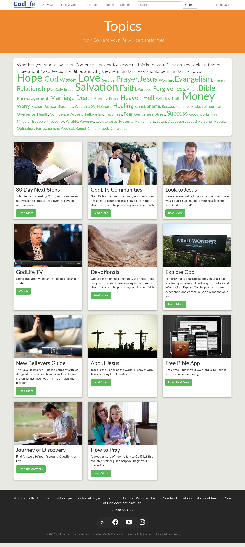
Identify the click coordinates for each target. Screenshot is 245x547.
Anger (192, 90)
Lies (166, 99)
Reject (81, 128)
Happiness (113, 114)
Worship (166, 80)
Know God (48, 4)
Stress (160, 114)
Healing (123, 106)
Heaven (131, 98)
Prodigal (67, 128)
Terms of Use (153, 534)
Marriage (62, 98)
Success (177, 114)
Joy (91, 106)
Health (42, 114)
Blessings (65, 107)
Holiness (104, 107)
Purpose (144, 90)
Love (89, 78)
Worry (23, 106)
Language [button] (223, 4)
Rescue (168, 107)
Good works (199, 114)
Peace (114, 99)
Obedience (26, 114)
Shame (153, 106)
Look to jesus (107, 121)
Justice (50, 107)
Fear (128, 114)
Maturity (126, 121)
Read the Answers (31, 469)
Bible (206, 88)
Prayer (127, 79)
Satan (161, 121)
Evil (159, 99)
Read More (26, 213)
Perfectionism (47, 128)
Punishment (145, 121)
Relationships (35, 89)
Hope (30, 78)
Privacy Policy (172, 534)
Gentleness (143, 114)
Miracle (23, 121)
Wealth (81, 107)
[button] (102, 522)
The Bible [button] (91, 4)
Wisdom (68, 80)
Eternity (101, 99)
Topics (110, 4)
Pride (195, 107)
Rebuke (220, 121)
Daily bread (64, 90)
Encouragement (33, 98)
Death (84, 98)
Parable (71, 121)
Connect (125, 4)
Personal (205, 121)
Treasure (38, 121)
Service (108, 80)
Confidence (59, 114)
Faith (128, 88)
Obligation (25, 128)
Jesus (148, 79)
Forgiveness (169, 89)
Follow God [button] (69, 4)
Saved (192, 121)
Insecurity (55, 121)
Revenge (87, 121)
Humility (183, 107)
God (51, 79)
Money (198, 96)
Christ (140, 107)
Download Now (178, 382)
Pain (214, 114)
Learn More (175, 304)
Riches (37, 107)
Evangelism (193, 79)
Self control (211, 107)
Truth (176, 99)
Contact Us (135, 534)
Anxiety (76, 114)
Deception (176, 121)
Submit (189, 4)
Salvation (96, 87)
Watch (23, 291)
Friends (220, 80)
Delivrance (118, 128)
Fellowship (94, 114)
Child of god (98, 128)
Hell (148, 98)
